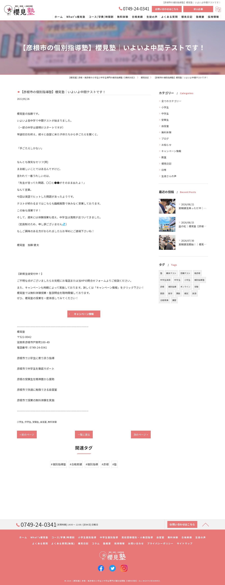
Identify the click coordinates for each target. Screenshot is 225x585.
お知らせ (166, 144)
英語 (194, 293)
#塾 (114, 464)
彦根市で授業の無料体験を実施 (35, 400)
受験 (196, 286)
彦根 (162, 286)
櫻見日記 (166, 163)
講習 (174, 300)
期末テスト (171, 273)
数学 (170, 293)
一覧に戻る (84, 434)
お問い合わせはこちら (167, 9)
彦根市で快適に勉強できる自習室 (37, 389)
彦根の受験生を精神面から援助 (35, 379)
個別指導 (172, 286)
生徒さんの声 (168, 176)
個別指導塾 (199, 279)
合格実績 (164, 300)
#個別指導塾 (58, 464)
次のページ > (141, 434)
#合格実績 (76, 464)
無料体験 (52, 421)
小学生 (20, 421)
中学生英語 (165, 279)
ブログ (165, 138)
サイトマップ (185, 543)
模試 (186, 293)
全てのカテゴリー (171, 101)
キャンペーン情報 (171, 151)
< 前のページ (27, 434)
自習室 (43, 421)
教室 (163, 157)
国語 (162, 293)
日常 (163, 169)
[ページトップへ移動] (205, 524)
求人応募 (198, 9)
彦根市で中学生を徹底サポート (35, 368)
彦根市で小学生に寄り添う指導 (35, 358)
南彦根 (197, 273)
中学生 (28, 421)
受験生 (35, 421)
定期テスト (185, 273)
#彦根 (105, 464)
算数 (178, 293)
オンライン (185, 286)
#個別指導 (92, 464)
